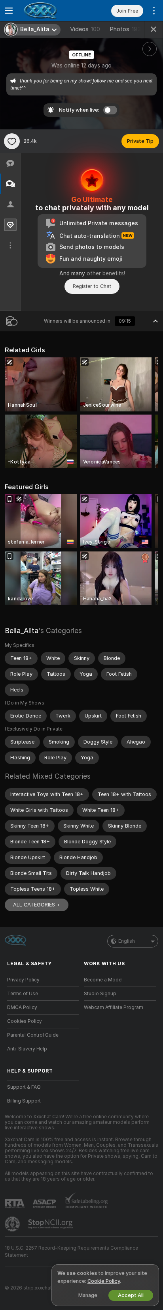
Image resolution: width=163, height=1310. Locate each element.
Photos (125, 29)
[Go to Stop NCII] (51, 1224)
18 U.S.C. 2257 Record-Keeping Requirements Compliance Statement (71, 1251)
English (126, 941)
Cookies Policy (24, 1021)
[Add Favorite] (12, 141)
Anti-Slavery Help (27, 1049)
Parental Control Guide (33, 1035)
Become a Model (103, 980)
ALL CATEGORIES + (36, 905)
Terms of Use (22, 993)
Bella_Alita (21, 630)
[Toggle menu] (8, 10)
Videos (85, 29)
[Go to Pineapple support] (13, 1224)
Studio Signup (100, 993)
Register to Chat (92, 286)
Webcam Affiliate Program (113, 1007)
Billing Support (24, 1101)
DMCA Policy (22, 1007)
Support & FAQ (24, 1087)
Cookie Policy (103, 1281)
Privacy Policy (23, 980)
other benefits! (106, 273)
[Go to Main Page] (49, 10)
